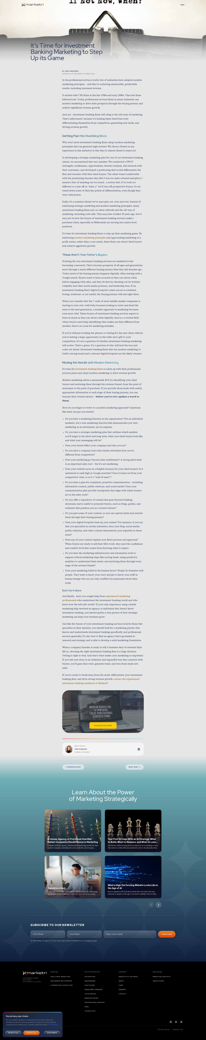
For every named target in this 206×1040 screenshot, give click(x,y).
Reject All (13, 1033)
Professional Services (95, 1002)
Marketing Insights (161, 976)
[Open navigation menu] (182, 4)
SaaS (87, 1006)
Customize (52, 1033)
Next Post (134, 767)
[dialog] (32, 1024)
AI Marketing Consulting (62, 985)
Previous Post (74, 767)
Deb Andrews (72, 71)
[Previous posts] (151, 905)
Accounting (90, 976)
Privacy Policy (92, 941)
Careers (122, 989)
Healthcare (90, 985)
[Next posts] (158, 905)
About (121, 981)
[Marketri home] (33, 4)
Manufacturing (91, 998)
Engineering (90, 981)
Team (121, 985)
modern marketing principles (90, 238)
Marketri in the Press (128, 976)
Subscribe (167, 934)
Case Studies (158, 981)
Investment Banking (94, 989)
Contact (122, 994)
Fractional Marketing (60, 976)
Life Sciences (90, 994)
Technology (90, 1011)
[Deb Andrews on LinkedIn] (139, 749)
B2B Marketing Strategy (61, 981)
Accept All (31, 1033)
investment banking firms (89, 369)
